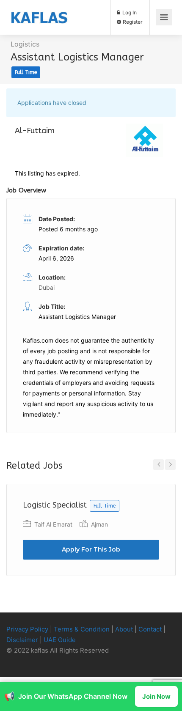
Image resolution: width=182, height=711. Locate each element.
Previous (158, 464)
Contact (150, 629)
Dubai (47, 287)
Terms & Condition (82, 629)
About (124, 629)
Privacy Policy (27, 629)
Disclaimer (22, 640)
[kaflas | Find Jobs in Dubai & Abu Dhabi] (39, 11)
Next (170, 464)
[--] (15, 661)
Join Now (156, 696)
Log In (129, 12)
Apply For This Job (91, 549)
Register (132, 22)
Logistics (25, 44)
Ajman (99, 524)
